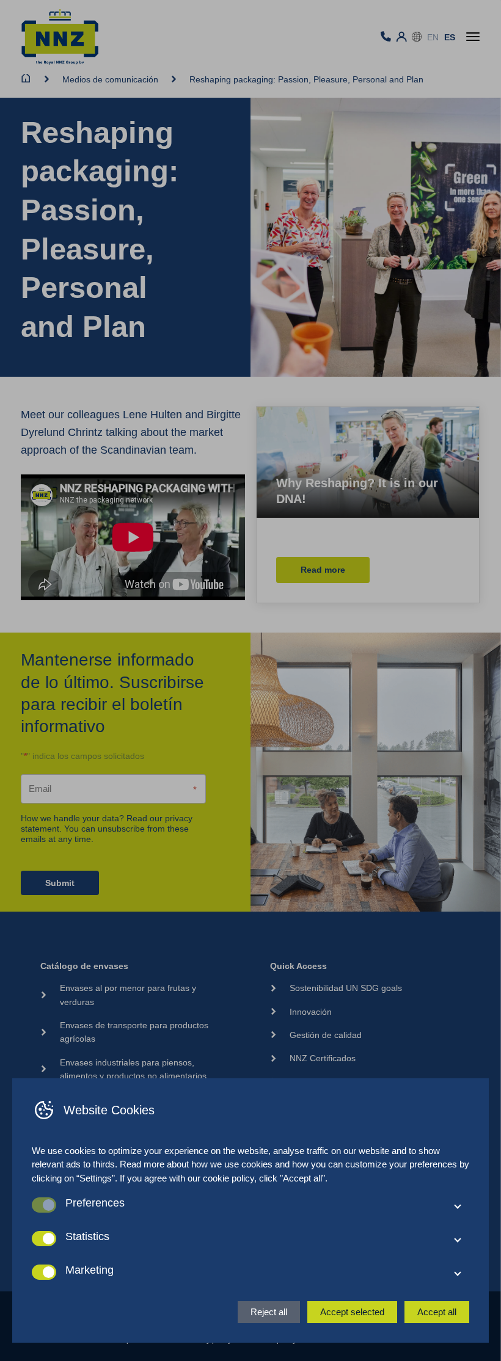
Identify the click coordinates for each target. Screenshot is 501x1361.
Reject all (268, 1312)
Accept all (436, 1312)
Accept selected (352, 1312)
